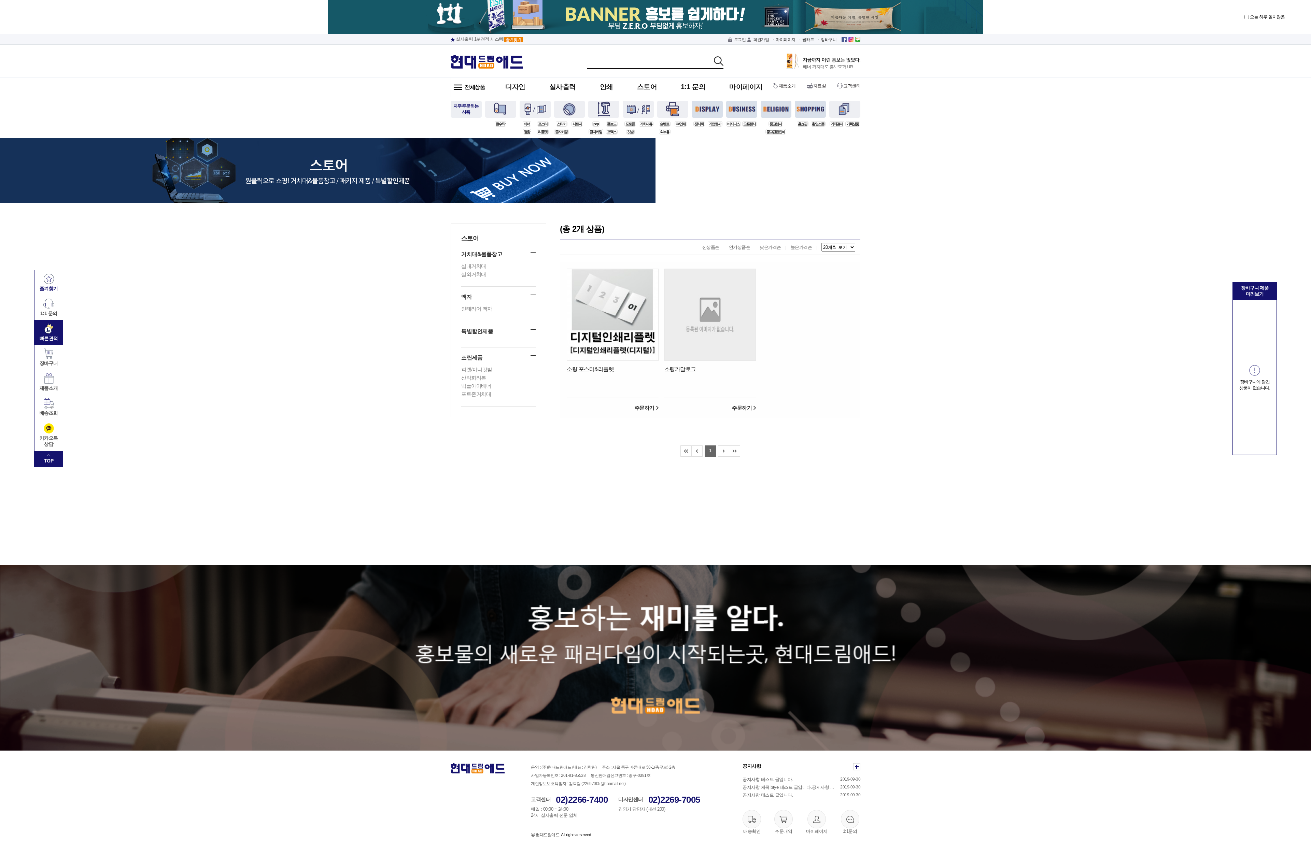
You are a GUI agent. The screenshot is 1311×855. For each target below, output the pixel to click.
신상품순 (710, 247)
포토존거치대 (476, 394)
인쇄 (606, 86)
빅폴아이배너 (476, 386)
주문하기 (644, 408)
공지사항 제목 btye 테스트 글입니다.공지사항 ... (788, 787)
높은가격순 (801, 247)
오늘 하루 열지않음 (1267, 16)
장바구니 (828, 39)
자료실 (819, 85)
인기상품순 (739, 247)
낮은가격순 (770, 247)
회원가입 (761, 39)
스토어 (647, 86)
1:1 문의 (693, 86)
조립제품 (471, 357)
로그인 (740, 39)
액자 (466, 297)
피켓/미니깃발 (476, 369)
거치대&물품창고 (481, 254)
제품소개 (787, 85)
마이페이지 (785, 39)
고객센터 (851, 85)
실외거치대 (473, 274)
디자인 (515, 86)
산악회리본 (473, 378)
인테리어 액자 (476, 309)
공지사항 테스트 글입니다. (768, 779)
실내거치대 (473, 266)
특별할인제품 (477, 331)
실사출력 (562, 86)
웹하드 (808, 39)
